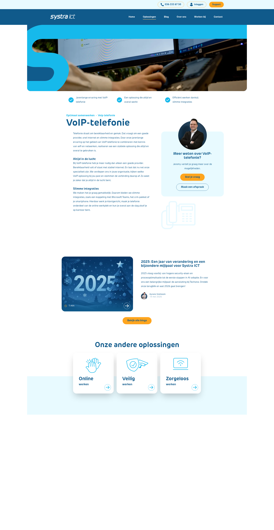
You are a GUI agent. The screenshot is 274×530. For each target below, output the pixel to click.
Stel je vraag (192, 177)
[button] (149, 17)
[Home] (65, 17)
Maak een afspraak (192, 187)
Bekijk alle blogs (137, 320)
